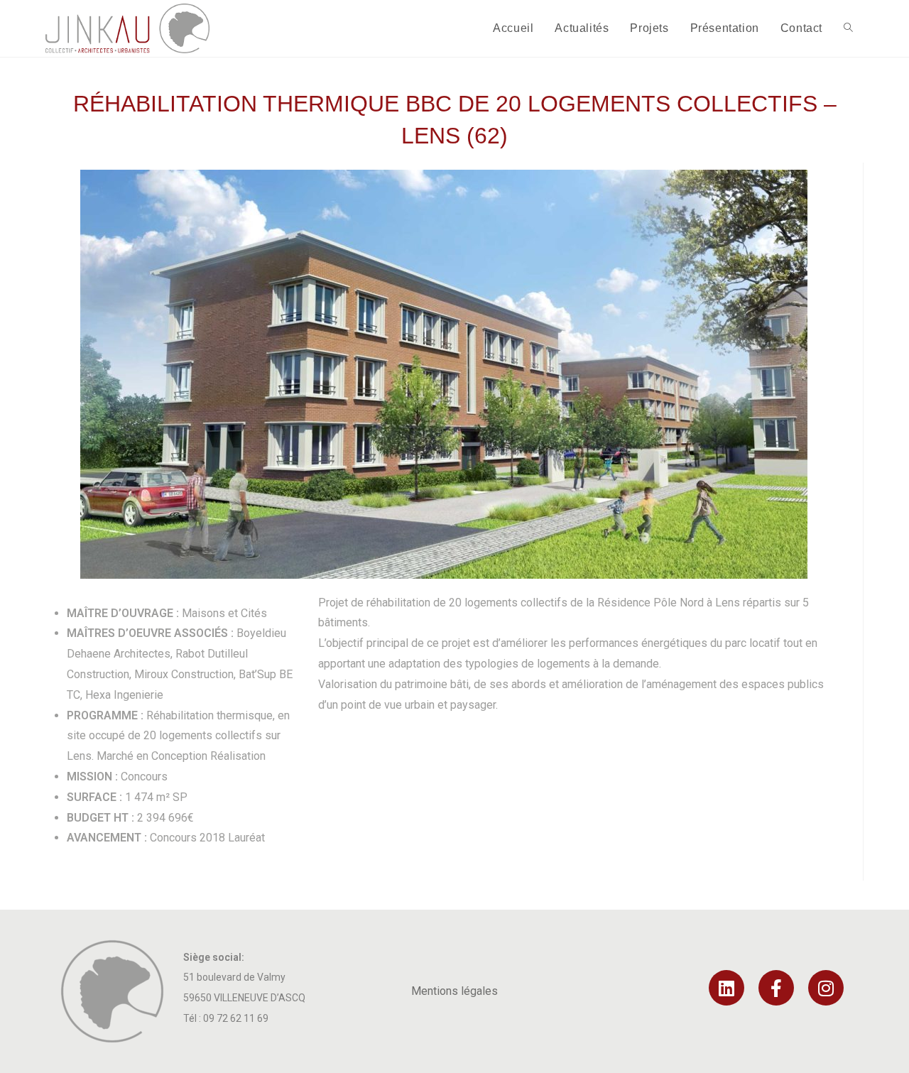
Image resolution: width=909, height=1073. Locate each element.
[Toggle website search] (848, 28)
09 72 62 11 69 (235, 1018)
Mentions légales (454, 991)
